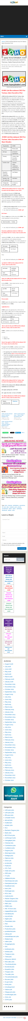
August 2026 (9, 664)
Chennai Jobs (6, 65)
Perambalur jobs (10, 921)
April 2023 (8, 765)
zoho (13, 510)
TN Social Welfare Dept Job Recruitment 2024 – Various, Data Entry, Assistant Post (14, 497)
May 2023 (8, 762)
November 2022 (10, 778)
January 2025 (9, 712)
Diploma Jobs (9, 858)
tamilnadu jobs (18, 66)
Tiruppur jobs (9, 972)
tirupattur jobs (9, 969)
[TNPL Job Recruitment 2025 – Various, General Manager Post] (14, 446)
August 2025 (9, 694)
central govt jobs (10, 838)
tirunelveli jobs (5, 68)
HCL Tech (8, 868)
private (19, 507)
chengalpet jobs (10, 840)
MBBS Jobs (8, 906)
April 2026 (8, 674)
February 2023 (9, 770)
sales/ (14, 508)
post (15, 507)
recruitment (5, 508)
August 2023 (9, 755)
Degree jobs (9, 850)
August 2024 (9, 724)
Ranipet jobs (9, 939)
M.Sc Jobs (8, 893)
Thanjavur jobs (9, 954)
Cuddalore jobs (10, 848)
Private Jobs (5, 66)
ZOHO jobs (8, 999)
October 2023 (9, 750)
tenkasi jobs (9, 951)
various (9, 510)
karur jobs (8, 888)
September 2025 (10, 692)
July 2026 (8, 666)
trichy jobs (8, 984)
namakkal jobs (9, 914)
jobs (8, 507)
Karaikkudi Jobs (10, 886)
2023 (6, 505)
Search (6, 555)
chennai (10, 505)
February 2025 (9, 709)
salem (10, 508)
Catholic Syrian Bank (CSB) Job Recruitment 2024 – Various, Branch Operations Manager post (13, 476)
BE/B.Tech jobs (10, 835)
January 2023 (9, 773)
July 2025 (8, 697)
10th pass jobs (9, 810)
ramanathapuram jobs (12, 936)
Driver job (8, 860)
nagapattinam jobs (11, 911)
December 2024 (10, 714)
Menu (2, 36)
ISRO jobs (8, 873)
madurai (12, 507)
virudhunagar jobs (10, 994)
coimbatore (16, 505)
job (5, 507)
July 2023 (8, 757)
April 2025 (8, 704)
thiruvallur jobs (9, 962)
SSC (6, 946)
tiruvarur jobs (9, 979)
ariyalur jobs (9, 825)
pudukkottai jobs (10, 931)
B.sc (6, 828)
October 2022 (9, 780)
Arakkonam (8, 823)
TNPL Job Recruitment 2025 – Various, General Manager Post (13, 455)
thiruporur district (10, 959)
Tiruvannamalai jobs (11, 977)
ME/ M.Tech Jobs (10, 908)
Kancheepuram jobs (11, 881)
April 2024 (8, 735)
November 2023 (10, 747)
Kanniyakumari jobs (11, 883)
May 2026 (8, 671)
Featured (8, 866)
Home (3, 41)
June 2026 (8, 669)
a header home (10, 818)
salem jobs (11, 66)
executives (22, 505)
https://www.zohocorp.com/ (18, 353)
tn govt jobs (9, 982)
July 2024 (8, 727)
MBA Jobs (8, 903)
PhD (6, 924)
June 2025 (8, 699)
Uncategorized (10, 987)
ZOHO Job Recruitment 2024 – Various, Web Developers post (19, 415)
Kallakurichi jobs (10, 878)
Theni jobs (8, 956)
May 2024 (8, 732)
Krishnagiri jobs (9, 891)
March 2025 (8, 707)
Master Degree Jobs (11, 898)
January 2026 (9, 682)
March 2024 (8, 737)
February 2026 (9, 679)
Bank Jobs (8, 833)
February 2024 (9, 740)
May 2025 (8, 702)
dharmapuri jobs (10, 853)
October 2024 (9, 719)
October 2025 (9, 689)
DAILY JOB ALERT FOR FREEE (9, 1017)
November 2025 (10, 687)
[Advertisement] (14, 20)
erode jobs (8, 863)
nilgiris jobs (8, 919)
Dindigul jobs (9, 855)
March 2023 (8, 767)
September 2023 (10, 752)
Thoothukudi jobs (10, 964)
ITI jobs (7, 876)
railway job (8, 934)
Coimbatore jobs (14, 65)
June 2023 (8, 760)
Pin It (23, 432)
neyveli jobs (9, 916)
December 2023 (10, 745)
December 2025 (10, 684)
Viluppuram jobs (10, 992)
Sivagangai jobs (10, 944)
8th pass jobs (9, 815)
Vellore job (8, 989)
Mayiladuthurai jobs (11, 901)
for (2, 507)
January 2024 (9, 742)
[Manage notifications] (25, 1018)
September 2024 (10, 722)
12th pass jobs (9, 812)
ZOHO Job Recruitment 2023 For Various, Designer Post (7, 415)
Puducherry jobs (10, 929)
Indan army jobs (10, 871)
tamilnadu (19, 508)
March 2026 (8, 676)
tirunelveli (4, 510)
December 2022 (10, 775)
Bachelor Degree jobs (12, 830)
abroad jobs (9, 820)
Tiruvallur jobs (9, 974)
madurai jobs (22, 65)
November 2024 (10, 717)
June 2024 (8, 730)
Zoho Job (8, 997)
